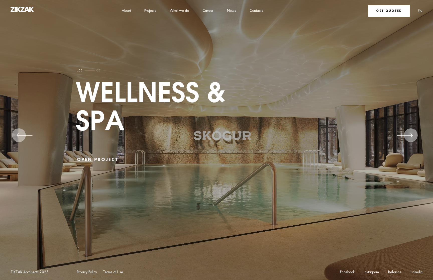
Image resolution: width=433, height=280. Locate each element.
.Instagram (371, 272)
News (231, 11)
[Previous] (25, 137)
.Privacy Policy (86, 272)
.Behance (394, 272)
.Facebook (347, 272)
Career (207, 11)
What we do (179, 11)
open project (97, 159)
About (126, 11)
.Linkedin (416, 272)
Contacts (256, 11)
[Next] (405, 137)
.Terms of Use (112, 272)
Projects (150, 11)
